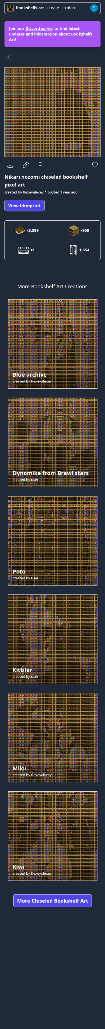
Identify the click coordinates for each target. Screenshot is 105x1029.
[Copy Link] (25, 165)
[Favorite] (95, 165)
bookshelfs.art (30, 7)
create (53, 7)
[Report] (41, 165)
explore (69, 7)
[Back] (10, 57)
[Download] (10, 165)
